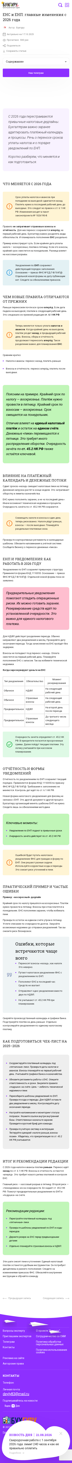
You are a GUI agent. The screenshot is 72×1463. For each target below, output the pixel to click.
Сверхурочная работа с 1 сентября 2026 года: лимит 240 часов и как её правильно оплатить (34, 1444)
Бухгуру (20, 27)
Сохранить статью (16, 51)
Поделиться (13, 45)
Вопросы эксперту (14, 1330)
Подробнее (15, 1453)
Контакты (9, 1347)
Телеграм (9, 1341)
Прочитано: (17, 40)
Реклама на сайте (13, 1358)
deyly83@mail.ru (16, 1394)
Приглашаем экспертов (17, 1336)
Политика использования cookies (51, 1351)
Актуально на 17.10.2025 (20, 34)
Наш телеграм (36, 73)
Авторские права (13, 1363)
